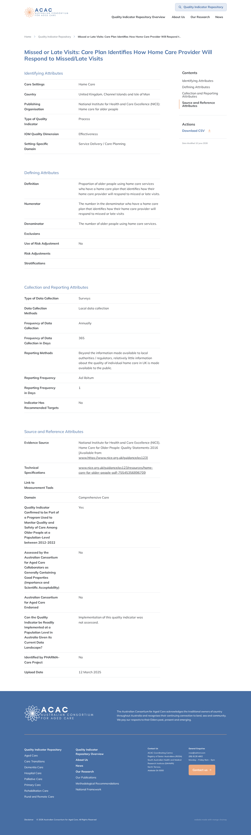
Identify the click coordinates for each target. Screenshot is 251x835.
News (219, 17)
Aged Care (31, 755)
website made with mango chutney (210, 819)
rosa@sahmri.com (197, 753)
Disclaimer (29, 819)
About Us (178, 17)
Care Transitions (34, 761)
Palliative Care (33, 779)
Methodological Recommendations (97, 783)
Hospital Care (33, 773)
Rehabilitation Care (36, 791)
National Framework (88, 789)
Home (27, 36)
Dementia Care (33, 767)
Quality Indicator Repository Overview (138, 17)
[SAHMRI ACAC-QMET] (46, 12)
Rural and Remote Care (39, 796)
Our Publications (86, 777)
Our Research (85, 771)
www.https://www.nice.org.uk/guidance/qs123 (113, 458)
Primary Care (32, 785)
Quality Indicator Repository (54, 36)
